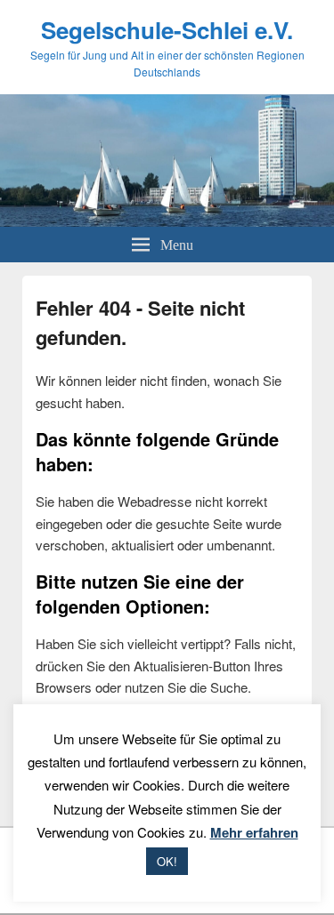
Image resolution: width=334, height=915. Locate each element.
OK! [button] (167, 861)
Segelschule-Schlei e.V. (167, 29)
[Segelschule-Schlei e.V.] (167, 221)
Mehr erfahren (254, 832)
